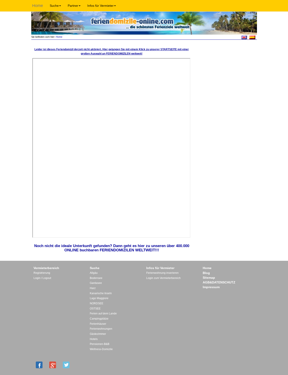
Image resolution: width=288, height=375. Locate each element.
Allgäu (94, 272)
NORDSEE (96, 303)
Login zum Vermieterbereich (163, 278)
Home (37, 5)
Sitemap (209, 277)
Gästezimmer (98, 334)
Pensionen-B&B (99, 344)
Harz (93, 288)
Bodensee (96, 278)
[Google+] (52, 365)
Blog (206, 273)
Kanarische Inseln (101, 293)
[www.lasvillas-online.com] (252, 37)
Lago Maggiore (99, 298)
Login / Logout (42, 278)
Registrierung (42, 272)
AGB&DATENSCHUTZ (219, 282)
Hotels (94, 339)
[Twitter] (66, 365)
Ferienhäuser (98, 323)
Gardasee (96, 283)
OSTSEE (95, 308)
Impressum (211, 287)
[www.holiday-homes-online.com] (244, 37)
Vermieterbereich (46, 268)
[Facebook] (39, 365)
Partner (73, 5)
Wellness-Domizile (101, 349)
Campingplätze (99, 318)
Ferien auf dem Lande (103, 313)
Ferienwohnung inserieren (162, 272)
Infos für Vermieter (100, 5)
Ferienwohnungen (101, 328)
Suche (54, 5)
